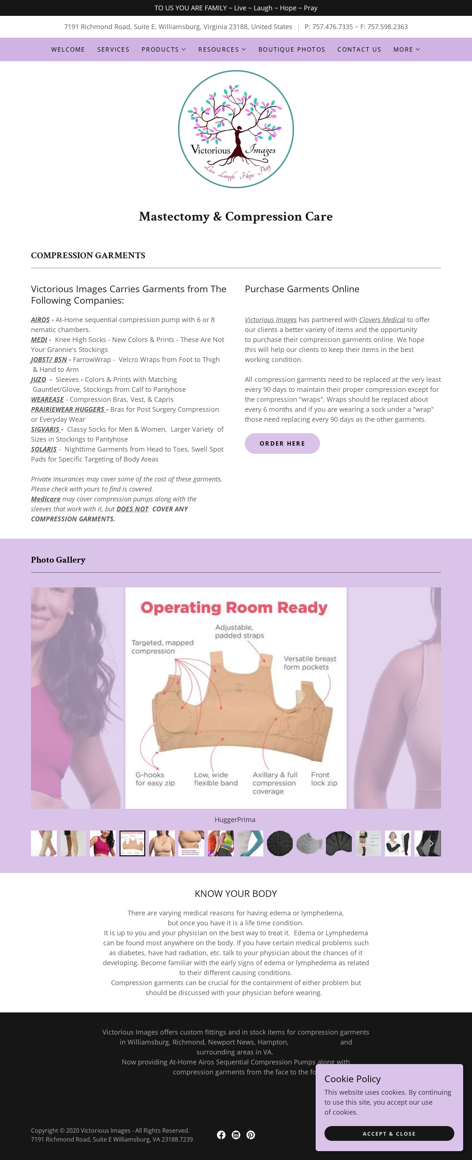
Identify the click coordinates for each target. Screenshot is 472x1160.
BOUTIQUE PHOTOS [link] (292, 49)
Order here (282, 443)
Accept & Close (389, 1133)
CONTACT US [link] (359, 49)
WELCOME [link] (68, 49)
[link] (236, 128)
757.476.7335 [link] (332, 26)
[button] (164, 49)
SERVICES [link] (113, 49)
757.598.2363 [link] (387, 26)
